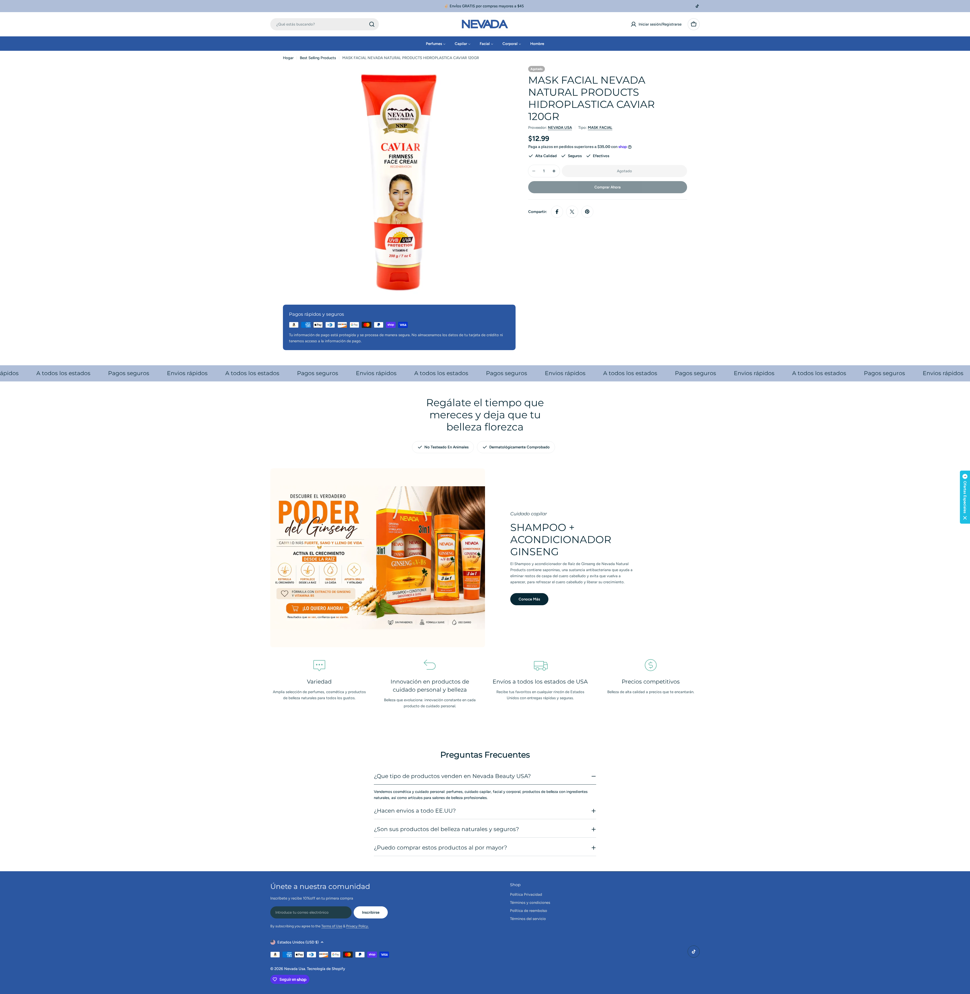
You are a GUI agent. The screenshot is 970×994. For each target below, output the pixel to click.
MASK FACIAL (600, 127)
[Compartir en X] (572, 212)
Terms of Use (331, 926)
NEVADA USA (560, 127)
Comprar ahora (607, 187)
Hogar (288, 58)
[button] (965, 497)
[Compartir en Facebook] (557, 212)
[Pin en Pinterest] (587, 212)
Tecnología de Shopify (326, 968)
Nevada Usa (294, 968)
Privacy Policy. (357, 926)
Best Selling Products (318, 58)
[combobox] (324, 24)
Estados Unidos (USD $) (298, 942)
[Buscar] (372, 24)
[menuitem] (435, 43)
